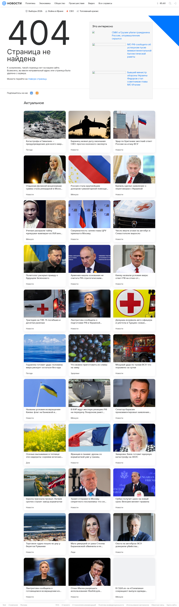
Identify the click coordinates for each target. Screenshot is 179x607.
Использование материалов (137, 605)
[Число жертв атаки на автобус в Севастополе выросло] (134, 221)
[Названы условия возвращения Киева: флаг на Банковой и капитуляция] (45, 400)
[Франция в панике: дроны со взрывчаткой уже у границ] (89, 445)
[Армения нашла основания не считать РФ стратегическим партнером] (89, 266)
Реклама (23, 605)
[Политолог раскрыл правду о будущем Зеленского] (45, 266)
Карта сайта (171, 605)
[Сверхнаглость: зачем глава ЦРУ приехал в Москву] (89, 221)
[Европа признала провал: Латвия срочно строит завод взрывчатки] (45, 489)
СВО (71, 11)
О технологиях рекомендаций (84, 605)
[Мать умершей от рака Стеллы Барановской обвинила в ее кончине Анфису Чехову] (89, 534)
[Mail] (4, 3)
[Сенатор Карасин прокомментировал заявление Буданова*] (134, 400)
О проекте (66, 605)
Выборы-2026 (35, 11)
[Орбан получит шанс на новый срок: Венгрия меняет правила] (134, 489)
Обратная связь (157, 605)
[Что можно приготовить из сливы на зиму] (89, 355)
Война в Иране (55, 11)
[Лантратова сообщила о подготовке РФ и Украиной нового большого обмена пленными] (89, 311)
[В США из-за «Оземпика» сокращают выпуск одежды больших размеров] (134, 579)
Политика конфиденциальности (111, 605)
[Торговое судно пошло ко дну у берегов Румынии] (45, 534)
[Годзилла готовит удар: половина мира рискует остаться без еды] (45, 355)
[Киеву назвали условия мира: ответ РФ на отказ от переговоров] (134, 266)
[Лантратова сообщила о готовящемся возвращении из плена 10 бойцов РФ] (45, 579)
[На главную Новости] (14, 3)
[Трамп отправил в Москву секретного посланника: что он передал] (89, 489)
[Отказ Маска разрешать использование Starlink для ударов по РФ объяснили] (89, 579)
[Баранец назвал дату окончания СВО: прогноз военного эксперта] (89, 132)
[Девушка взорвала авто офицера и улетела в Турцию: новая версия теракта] (134, 311)
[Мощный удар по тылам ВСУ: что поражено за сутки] (134, 355)
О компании (13, 605)
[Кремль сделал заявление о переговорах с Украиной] (134, 176)
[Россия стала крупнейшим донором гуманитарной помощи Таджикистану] (89, 176)
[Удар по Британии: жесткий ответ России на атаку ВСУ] (134, 132)
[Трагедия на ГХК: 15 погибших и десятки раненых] (45, 311)
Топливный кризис (89, 11)
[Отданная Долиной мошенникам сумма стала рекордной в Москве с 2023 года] (45, 176)
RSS (57, 605)
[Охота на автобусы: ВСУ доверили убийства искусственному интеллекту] (134, 534)
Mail (4, 605)
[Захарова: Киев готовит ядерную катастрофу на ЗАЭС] (134, 445)
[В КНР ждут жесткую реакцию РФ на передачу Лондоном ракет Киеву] (89, 400)
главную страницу (37, 79)
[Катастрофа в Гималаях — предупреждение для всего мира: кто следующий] (45, 132)
